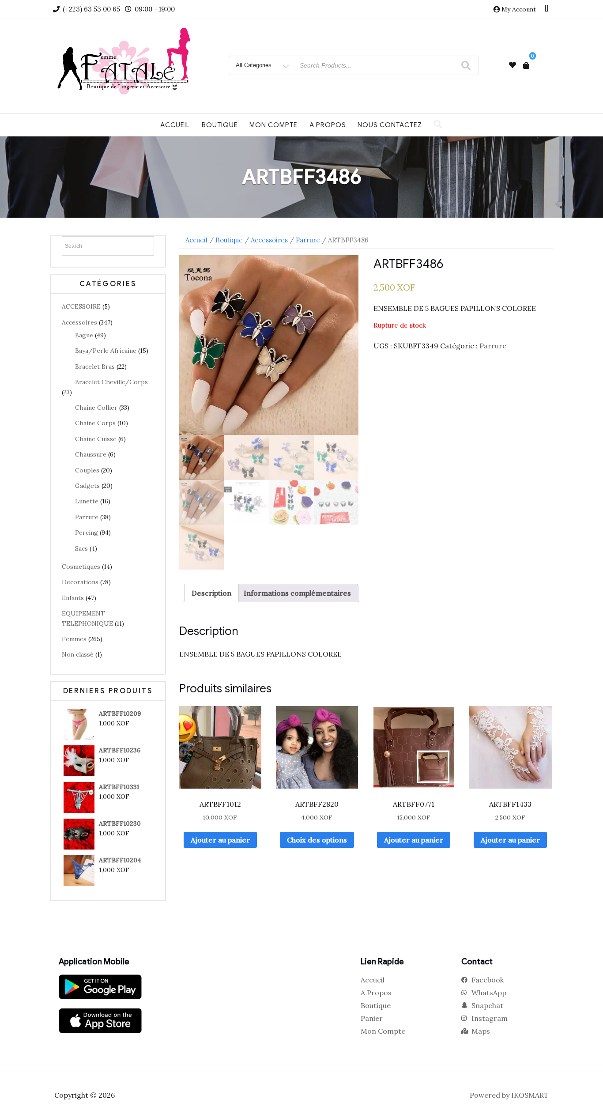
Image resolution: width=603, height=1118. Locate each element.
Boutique (220, 125)
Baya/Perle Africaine (105, 351)
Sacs (81, 548)
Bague (84, 335)
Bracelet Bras (95, 366)
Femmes (74, 639)
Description (211, 593)
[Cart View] (526, 65)
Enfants (73, 598)
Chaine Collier (96, 408)
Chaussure (90, 454)
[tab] (211, 593)
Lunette (86, 501)
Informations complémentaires (297, 593)
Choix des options (317, 839)
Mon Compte (273, 125)
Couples (87, 470)
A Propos (327, 125)
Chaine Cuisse (96, 439)
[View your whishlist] (512, 65)
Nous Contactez (390, 125)
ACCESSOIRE (81, 306)
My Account (518, 9)
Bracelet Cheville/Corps (111, 382)
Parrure (86, 517)
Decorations (80, 582)
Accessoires (79, 322)
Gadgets (87, 486)
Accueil (175, 125)
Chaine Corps (95, 423)
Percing (86, 532)
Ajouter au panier (220, 839)
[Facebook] (546, 9)
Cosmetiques (81, 566)
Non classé (78, 654)
